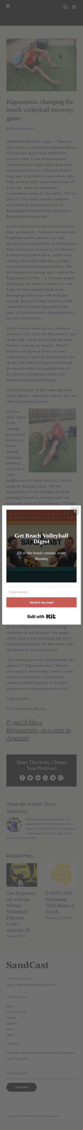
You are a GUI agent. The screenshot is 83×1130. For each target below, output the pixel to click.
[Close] (75, 511)
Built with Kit (41, 616)
